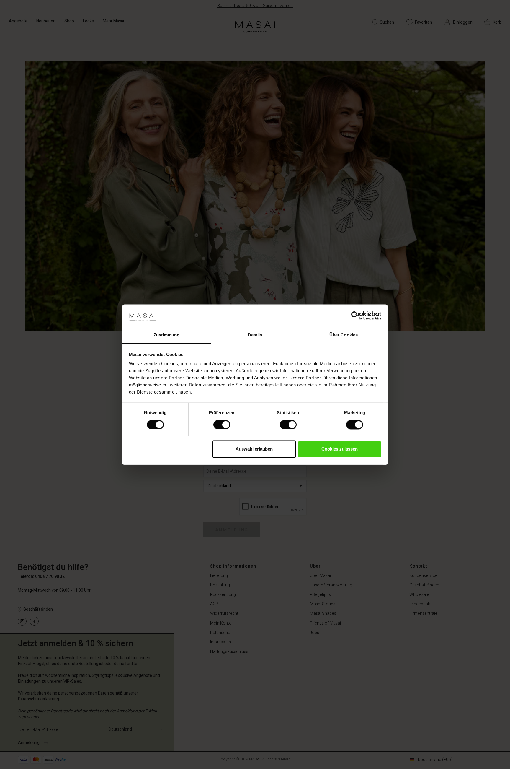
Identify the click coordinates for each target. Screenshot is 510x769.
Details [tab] (255, 335)
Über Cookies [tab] (343, 335)
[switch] (221, 424)
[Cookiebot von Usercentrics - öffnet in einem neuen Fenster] (355, 315)
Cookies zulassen (339, 449)
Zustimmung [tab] (166, 335)
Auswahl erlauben (254, 449)
